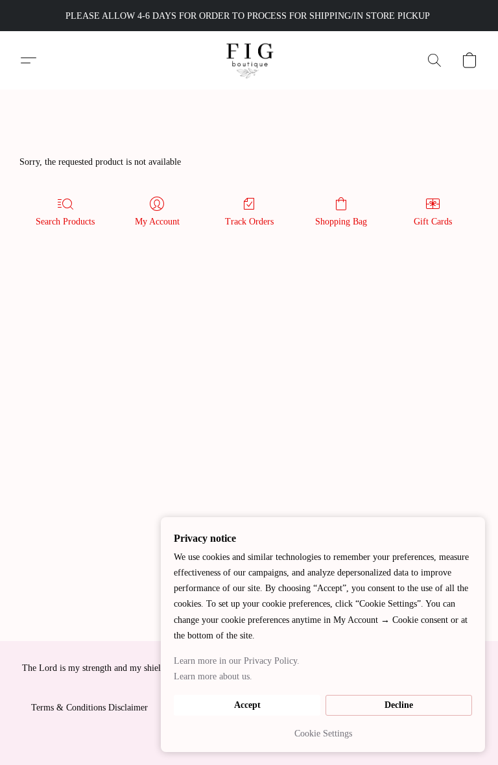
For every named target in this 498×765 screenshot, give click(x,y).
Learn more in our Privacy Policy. (237, 661)
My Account (157, 221)
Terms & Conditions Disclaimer (89, 707)
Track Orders (249, 221)
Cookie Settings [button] (323, 733)
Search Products (65, 221)
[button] (249, 60)
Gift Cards (433, 221)
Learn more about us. (213, 676)
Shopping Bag (341, 221)
